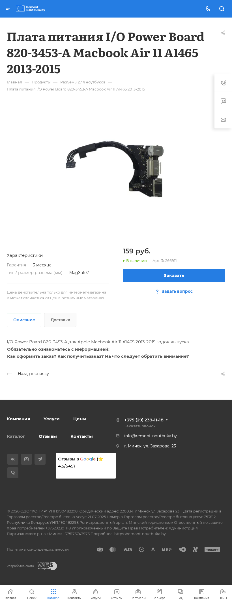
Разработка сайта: (21, 566)
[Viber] (12, 472)
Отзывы (48, 436)
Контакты (81, 436)
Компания (18, 418)
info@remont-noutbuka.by (150, 435)
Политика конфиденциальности (38, 549)
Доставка (60, 319)
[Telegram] (40, 459)
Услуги (52, 418)
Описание (24, 319)
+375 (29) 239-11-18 (144, 420)
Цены (79, 418)
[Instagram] (26, 459)
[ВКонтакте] (12, 459)
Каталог (16, 436)
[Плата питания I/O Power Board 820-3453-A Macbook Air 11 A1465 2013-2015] (116, 168)
